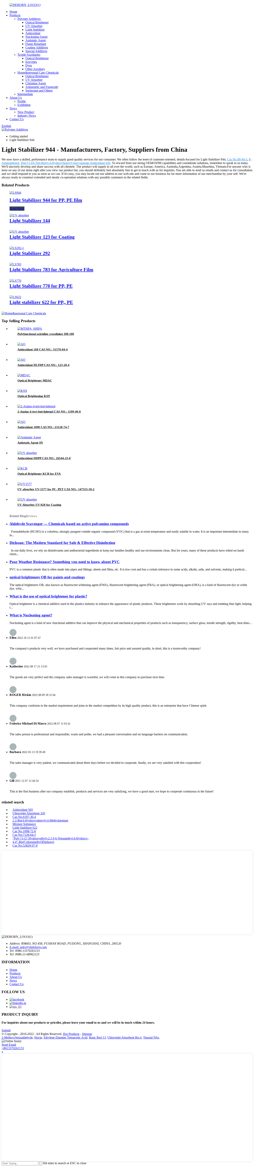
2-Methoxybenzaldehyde (17, 1037)
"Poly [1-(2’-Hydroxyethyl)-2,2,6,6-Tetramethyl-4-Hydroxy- (51, 838)
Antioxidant (32, 33)
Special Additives (36, 51)
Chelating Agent (35, 83)
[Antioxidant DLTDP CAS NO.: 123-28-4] (21, 359)
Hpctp (38, 1037)
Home (13, 11)
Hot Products (71, 1034)
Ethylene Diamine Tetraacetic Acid (65, 1037)
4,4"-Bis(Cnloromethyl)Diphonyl (33, 842)
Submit (6, 1030)
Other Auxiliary (35, 69)
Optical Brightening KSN (33, 396)
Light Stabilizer (35, 29)
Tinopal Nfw (151, 1037)
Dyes (28, 65)
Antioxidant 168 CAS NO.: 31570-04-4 (42, 349)
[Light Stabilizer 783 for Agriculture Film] (15, 264)
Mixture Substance (24, 824)
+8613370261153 (13, 1048)
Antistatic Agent (35, 40)
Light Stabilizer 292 (30, 253)
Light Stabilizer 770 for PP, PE (41, 286)
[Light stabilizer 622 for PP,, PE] (15, 297)
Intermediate (25, 94)
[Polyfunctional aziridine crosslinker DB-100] (29, 328)
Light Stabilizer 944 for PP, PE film (46, 200)
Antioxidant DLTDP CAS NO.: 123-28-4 (43, 365)
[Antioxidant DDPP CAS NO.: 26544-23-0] (27, 453)
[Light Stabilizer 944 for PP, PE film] (15, 192)
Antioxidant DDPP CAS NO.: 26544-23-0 (44, 458)
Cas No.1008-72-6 (24, 831)
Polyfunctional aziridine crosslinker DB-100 (45, 334)
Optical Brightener (37, 22)
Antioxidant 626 (100, 163)
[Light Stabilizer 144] (19, 215)
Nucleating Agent (36, 36)
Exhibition (24, 105)
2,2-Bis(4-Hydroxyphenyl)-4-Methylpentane (40, 820)
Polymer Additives (29, 19)
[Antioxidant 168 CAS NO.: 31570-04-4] (21, 344)
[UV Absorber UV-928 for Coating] (27, 499)
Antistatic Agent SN (30, 442)
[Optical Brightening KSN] (22, 390)
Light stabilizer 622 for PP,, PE (41, 302)
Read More (17, 208)
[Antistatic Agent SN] (29, 437)
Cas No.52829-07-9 (25, 845)
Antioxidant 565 (23, 809)
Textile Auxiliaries (28, 54)
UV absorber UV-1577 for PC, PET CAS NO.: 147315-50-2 (55, 489)
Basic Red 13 (97, 1037)
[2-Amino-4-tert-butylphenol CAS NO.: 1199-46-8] (36, 406)
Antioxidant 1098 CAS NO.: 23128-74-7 (43, 427)
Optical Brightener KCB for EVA (39, 473)
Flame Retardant (35, 44)
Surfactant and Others (39, 90)
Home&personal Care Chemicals (38, 72)
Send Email (9, 1044)
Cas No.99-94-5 (237, 159)
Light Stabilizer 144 (30, 220)
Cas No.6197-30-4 (24, 817)
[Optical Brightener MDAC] (23, 375)
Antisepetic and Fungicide (41, 87)
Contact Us (17, 119)
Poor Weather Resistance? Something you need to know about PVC (65, 562)
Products (15, 15)
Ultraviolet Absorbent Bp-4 (124, 1037)
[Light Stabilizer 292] (17, 248)
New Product (25, 112)
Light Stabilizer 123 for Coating (42, 237)
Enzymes (31, 62)
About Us (16, 97)
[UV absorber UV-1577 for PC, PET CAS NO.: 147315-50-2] (24, 484)
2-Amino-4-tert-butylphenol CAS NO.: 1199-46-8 (49, 411)
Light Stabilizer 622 (25, 827)
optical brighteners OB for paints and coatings (47, 577)
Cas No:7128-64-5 (24, 834)
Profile (21, 101)
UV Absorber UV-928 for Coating (39, 504)
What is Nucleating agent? (31, 615)
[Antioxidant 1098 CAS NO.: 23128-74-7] (21, 422)
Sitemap (87, 1034)
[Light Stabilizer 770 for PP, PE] (15, 280)
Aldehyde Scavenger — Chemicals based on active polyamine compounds (69, 524)
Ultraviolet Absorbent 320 (29, 813)
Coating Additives (36, 47)
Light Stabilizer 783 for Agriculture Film (51, 269)
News (13, 108)
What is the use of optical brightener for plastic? (48, 596)
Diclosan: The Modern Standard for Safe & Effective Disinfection (62, 543)
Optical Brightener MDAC (34, 380)
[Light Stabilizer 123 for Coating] (19, 231)
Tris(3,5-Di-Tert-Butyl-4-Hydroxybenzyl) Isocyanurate (54, 163)
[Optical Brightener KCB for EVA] (22, 468)
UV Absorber (33, 26)
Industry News (26, 115)
